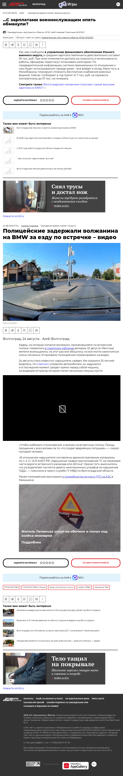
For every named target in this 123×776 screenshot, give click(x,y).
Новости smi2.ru (13, 216)
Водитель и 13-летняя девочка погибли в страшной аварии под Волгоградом (55, 620)
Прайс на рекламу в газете (49, 699)
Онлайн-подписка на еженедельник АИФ (67, 703)
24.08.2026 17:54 (11, 226)
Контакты (28, 699)
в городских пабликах (60, 348)
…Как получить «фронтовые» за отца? (35, 158)
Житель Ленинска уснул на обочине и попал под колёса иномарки (64, 534)
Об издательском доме (77, 699)
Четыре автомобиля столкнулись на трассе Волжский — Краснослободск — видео (58, 641)
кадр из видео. (10, 323)
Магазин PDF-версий (34, 703)
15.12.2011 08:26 (10, 13)
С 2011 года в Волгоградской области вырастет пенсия (44, 148)
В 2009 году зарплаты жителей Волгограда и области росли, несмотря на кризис (57, 138)
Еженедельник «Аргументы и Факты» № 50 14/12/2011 (67, 37)
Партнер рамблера (51, 764)
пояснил (43, 364)
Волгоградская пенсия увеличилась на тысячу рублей (44, 168)
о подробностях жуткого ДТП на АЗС (87, 476)
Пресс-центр (98, 699)
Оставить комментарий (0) (96, 100)
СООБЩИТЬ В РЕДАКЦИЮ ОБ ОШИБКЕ (41, 706)
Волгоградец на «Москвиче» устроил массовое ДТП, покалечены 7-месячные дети (58, 630)
